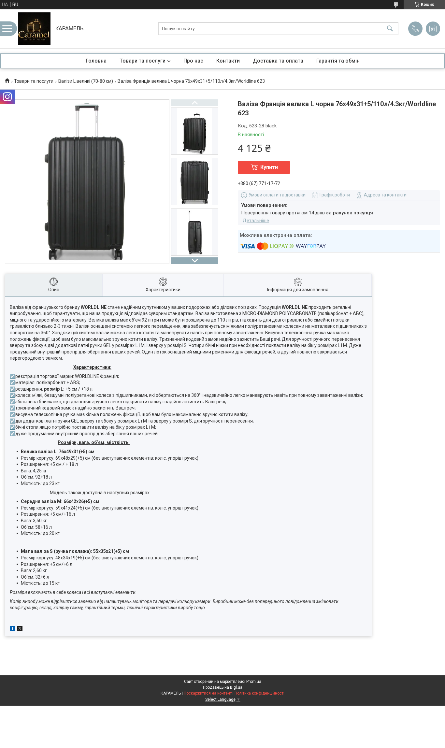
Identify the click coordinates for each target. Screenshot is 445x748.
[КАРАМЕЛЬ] (34, 28)
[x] (19, 629)
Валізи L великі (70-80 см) (85, 81)
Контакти (228, 61)
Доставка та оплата (278, 61)
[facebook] (12, 629)
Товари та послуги (142, 61)
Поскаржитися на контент (208, 693)
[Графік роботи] (433, 29)
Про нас (193, 61)
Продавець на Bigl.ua (222, 687)
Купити (269, 167)
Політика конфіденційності (259, 693)
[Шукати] (390, 29)
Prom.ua (253, 681)
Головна (96, 61)
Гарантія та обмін (338, 61)
